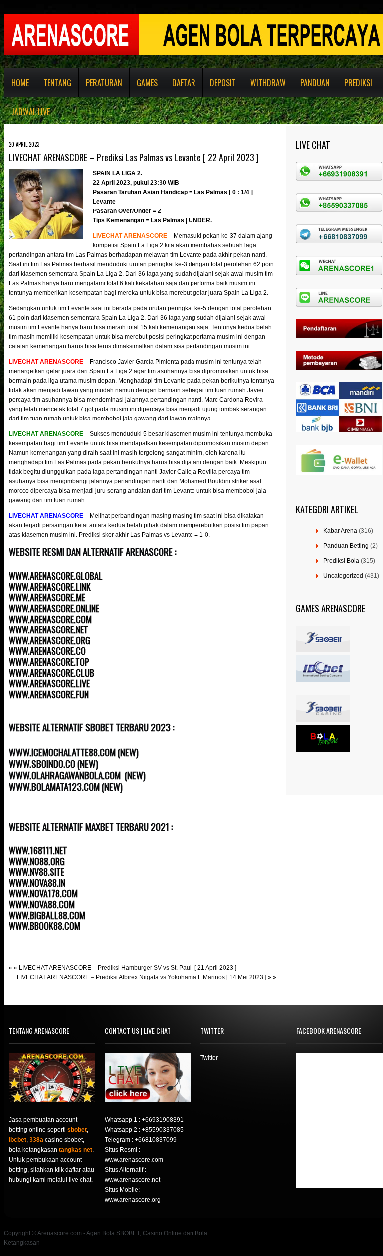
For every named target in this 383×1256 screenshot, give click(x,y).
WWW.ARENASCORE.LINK (50, 586)
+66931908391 (163, 1119)
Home (20, 83)
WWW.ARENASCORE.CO (47, 650)
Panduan (315, 83)
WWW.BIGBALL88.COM (47, 915)
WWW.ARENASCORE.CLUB (51, 672)
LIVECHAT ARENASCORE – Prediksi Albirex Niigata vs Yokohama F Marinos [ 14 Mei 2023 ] (141, 977)
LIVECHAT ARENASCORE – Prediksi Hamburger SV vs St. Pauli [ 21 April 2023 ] (127, 967)
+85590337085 (163, 1129)
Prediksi (358, 83)
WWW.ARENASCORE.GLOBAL (56, 575)
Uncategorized (343, 575)
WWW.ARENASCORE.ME (47, 597)
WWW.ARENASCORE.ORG (49, 640)
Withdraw (268, 83)
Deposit (223, 83)
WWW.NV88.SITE (36, 871)
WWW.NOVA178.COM (43, 893)
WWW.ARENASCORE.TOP (49, 661)
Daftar (183, 83)
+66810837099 (156, 1139)
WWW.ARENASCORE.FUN (49, 694)
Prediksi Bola (341, 560)
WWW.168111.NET (38, 850)
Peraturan (104, 83)
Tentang (57, 83)
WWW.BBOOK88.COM (44, 925)
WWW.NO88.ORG (37, 861)
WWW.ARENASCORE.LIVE (49, 683)
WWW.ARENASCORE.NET (48, 629)
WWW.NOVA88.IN (37, 882)
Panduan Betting (346, 545)
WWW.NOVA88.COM (42, 904)
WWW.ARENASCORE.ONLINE (54, 608)
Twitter (209, 1057)
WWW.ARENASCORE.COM (50, 619)
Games (147, 83)
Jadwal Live (30, 112)
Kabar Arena (340, 530)
